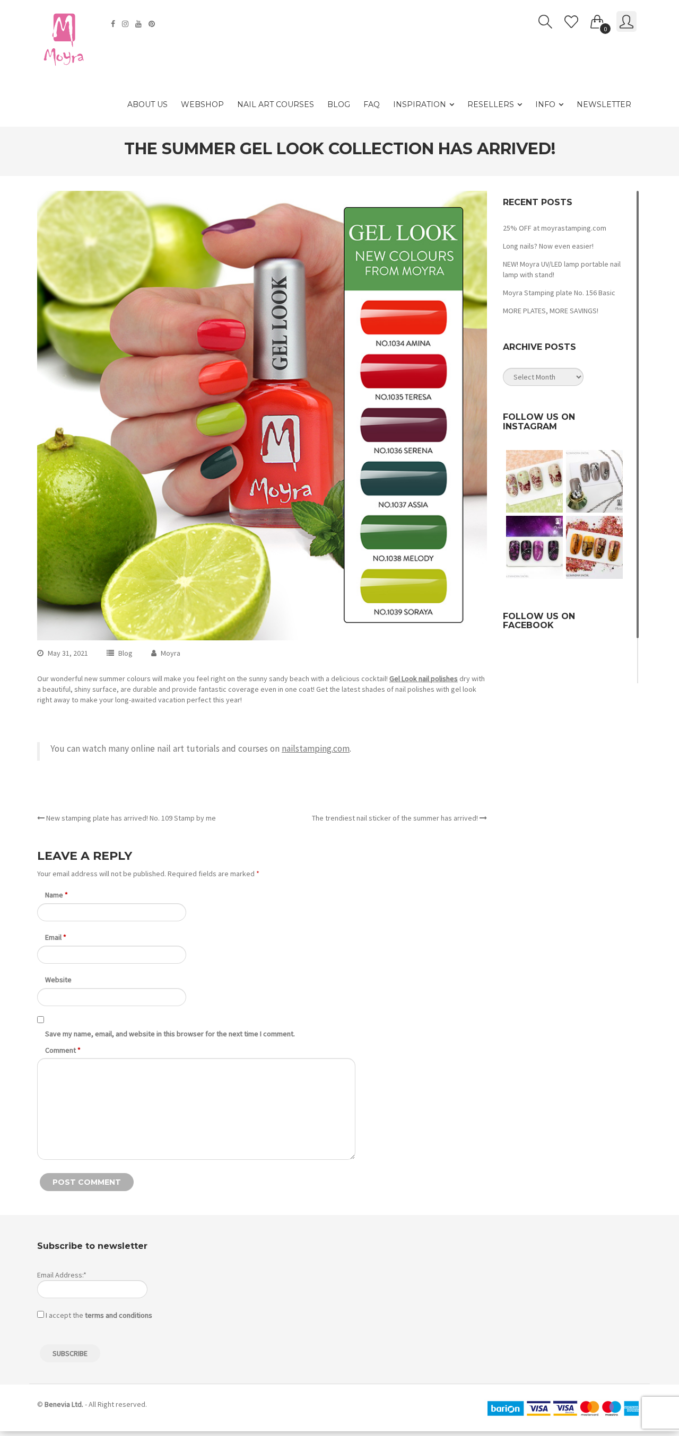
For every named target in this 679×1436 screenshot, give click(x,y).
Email (55, 937)
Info (545, 104)
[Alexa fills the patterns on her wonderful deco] (594, 481)
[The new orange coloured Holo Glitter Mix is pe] (594, 547)
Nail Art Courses (275, 104)
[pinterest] (153, 24)
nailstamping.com (316, 748)
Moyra (170, 653)
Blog (338, 104)
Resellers (490, 104)
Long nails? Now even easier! (548, 246)
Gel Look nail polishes (423, 678)
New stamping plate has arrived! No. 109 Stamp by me (130, 818)
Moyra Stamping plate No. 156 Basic (559, 292)
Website (58, 979)
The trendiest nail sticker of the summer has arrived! (396, 818)
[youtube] (140, 24)
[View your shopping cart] (597, 19)
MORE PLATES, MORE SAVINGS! (550, 310)
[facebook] (114, 24)
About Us (147, 104)
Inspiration (419, 104)
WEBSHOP (202, 104)
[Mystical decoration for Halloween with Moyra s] (534, 547)
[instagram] (126, 24)
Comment (63, 1050)
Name (56, 895)
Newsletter (604, 104)
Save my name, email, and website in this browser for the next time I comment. (170, 1033)
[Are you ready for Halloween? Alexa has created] (534, 481)
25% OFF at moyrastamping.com (554, 228)
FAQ (371, 104)
